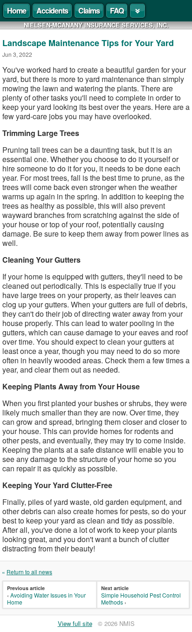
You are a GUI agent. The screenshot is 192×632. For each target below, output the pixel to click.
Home (16, 10)
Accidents (52, 10)
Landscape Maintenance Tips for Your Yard (88, 43)
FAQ (116, 10)
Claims (89, 10)
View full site (75, 623)
